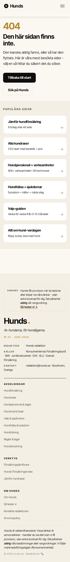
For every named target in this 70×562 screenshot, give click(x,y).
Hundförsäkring (13, 390)
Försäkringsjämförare (16, 464)
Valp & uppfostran (14, 418)
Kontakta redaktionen (16, 511)
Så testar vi (10, 504)
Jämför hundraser (14, 478)
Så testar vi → (29, 306)
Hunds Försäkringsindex (18, 471)
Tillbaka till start (19, 78)
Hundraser (10, 397)
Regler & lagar (12, 439)
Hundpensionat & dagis (17, 404)
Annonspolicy (12, 518)
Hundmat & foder (14, 411)
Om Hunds (10, 497)
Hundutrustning (13, 446)
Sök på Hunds (18, 90)
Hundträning (11, 432)
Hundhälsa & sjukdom (16, 425)
